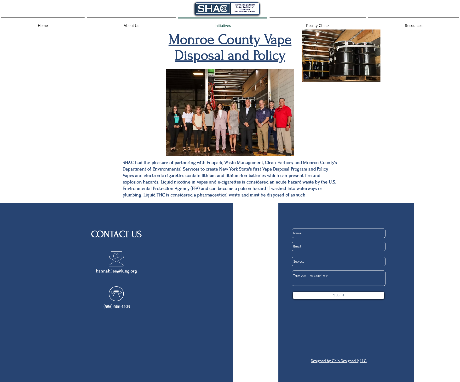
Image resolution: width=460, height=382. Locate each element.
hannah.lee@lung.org (116, 271)
